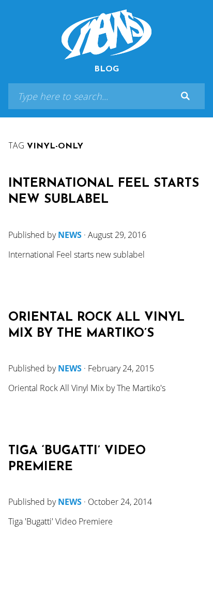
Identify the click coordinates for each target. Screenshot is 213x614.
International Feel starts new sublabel (103, 191)
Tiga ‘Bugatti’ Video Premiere (77, 459)
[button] (185, 96)
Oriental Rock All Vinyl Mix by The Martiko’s (96, 325)
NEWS (70, 235)
